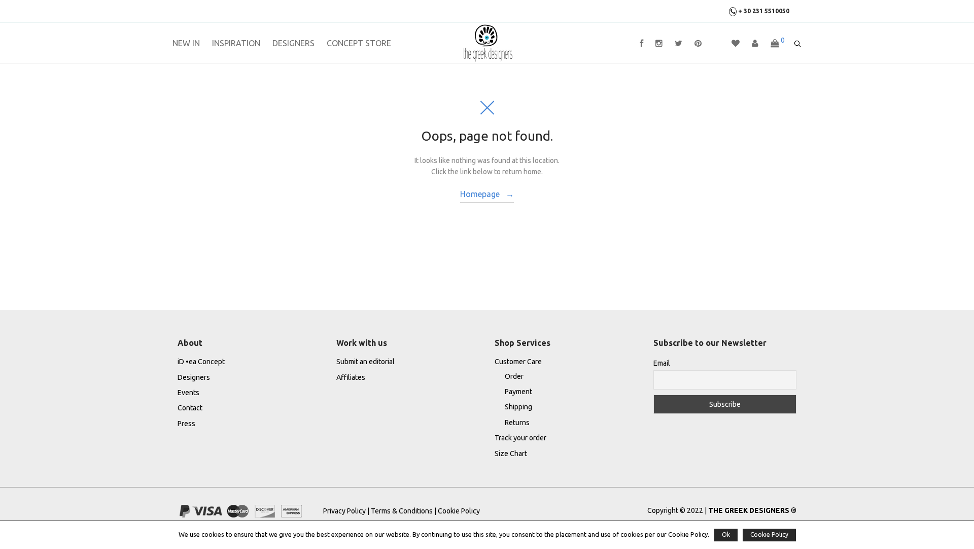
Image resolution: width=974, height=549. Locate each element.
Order (514, 376)
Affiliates (350, 377)
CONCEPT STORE (359, 43)
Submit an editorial (365, 362)
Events (188, 393)
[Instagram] (659, 43)
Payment (518, 391)
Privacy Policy (345, 511)
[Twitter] (678, 43)
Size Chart (511, 453)
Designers (194, 377)
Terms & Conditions (402, 511)
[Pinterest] (698, 43)
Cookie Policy (459, 511)
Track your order (520, 438)
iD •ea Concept (201, 362)
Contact (190, 408)
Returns (517, 422)
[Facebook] (641, 43)
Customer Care (518, 362)
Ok (726, 534)
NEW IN (186, 43)
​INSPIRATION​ (236, 43)
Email (661, 363)
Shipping (518, 407)
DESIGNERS (293, 43)
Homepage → (487, 194)
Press (186, 423)
